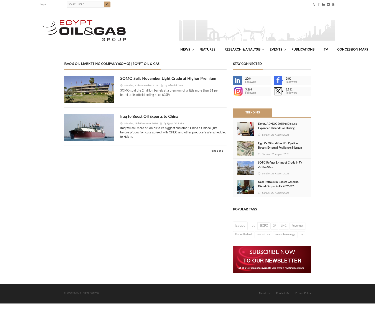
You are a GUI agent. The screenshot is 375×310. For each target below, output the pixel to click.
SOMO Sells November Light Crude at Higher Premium (168, 79)
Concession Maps (352, 49)
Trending (252, 112)
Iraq (252, 225)
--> (233, 91)
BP (274, 226)
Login (43, 4)
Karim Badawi (243, 234)
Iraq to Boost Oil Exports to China (149, 117)
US (301, 234)
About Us (264, 293)
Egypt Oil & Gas (175, 123)
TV (326, 49)
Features (207, 49)
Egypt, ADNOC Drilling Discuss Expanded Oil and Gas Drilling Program (277, 128)
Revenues (297, 226)
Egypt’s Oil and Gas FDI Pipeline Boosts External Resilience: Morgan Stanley (280, 148)
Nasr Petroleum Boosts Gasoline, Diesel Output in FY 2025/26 (278, 184)
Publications (302, 49)
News (185, 49)
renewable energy (285, 234)
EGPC (264, 225)
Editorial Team (175, 85)
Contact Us (282, 293)
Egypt (240, 226)
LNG (284, 226)
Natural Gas (263, 234)
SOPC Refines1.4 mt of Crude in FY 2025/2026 (280, 165)
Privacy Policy (303, 293)
